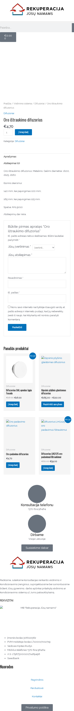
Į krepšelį (23, 132)
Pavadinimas (15, 277)
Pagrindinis (37, 679)
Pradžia (7, 103)
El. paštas (14, 292)
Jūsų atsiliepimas (20, 255)
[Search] (73, 27)
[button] (37, 22)
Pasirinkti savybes (52, 404)
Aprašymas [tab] (10, 156)
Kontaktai (37, 696)
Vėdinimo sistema (23, 103)
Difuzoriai (39, 103)
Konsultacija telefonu (37, 505)
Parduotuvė (37, 688)
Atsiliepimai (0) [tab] (12, 163)
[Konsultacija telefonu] (37, 494)
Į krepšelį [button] (13, 404)
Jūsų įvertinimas (19, 246)
